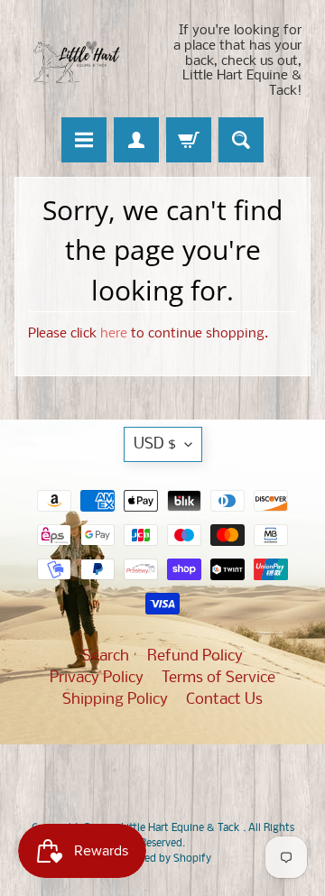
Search (105, 656)
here (113, 334)
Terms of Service (218, 678)
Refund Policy (195, 656)
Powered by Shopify (163, 859)
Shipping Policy (115, 699)
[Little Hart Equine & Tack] (88, 61)
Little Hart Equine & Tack (182, 828)
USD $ (155, 444)
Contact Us (224, 699)
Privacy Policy (97, 678)
